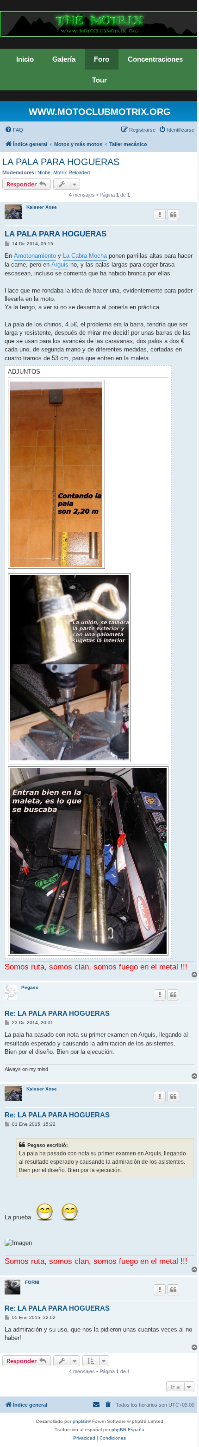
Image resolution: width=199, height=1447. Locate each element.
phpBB (80, 1421)
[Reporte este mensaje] (160, 214)
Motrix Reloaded (71, 172)
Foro (101, 59)
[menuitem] (14, 129)
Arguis (59, 264)
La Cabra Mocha (85, 255)
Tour (99, 80)
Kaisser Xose (41, 207)
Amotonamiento (35, 255)
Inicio (25, 59)
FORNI (32, 1282)
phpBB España (128, 1429)
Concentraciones (155, 59)
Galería (63, 59)
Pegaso (29, 987)
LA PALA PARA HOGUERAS (60, 162)
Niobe (43, 172)
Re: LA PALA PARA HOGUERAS (57, 1013)
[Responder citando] (173, 214)
